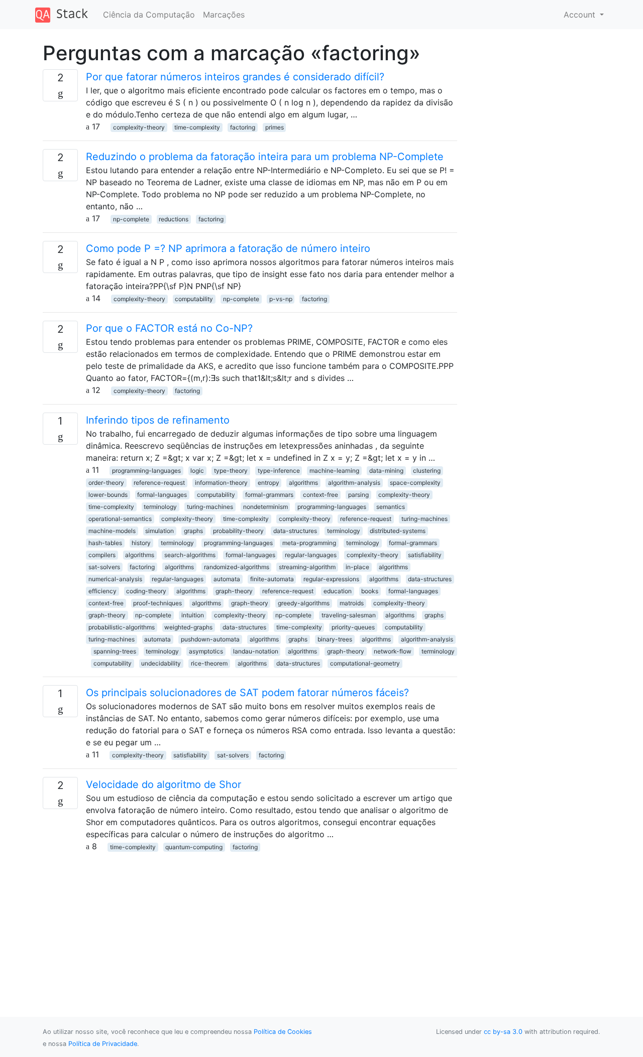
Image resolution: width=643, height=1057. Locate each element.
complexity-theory (139, 127)
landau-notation (255, 651)
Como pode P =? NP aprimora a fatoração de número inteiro (228, 248)
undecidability (161, 663)
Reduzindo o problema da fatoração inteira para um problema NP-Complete (265, 157)
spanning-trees (114, 651)
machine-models (112, 531)
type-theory (231, 470)
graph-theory (234, 591)
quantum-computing (194, 847)
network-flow (392, 651)
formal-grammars (269, 494)
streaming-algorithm (307, 567)
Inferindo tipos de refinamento (158, 420)
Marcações (224, 15)
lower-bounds (108, 494)
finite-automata (272, 579)
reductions (173, 219)
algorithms (303, 482)
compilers (102, 555)
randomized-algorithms (236, 567)
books (369, 591)
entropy (268, 482)
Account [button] (581, 15)
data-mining (386, 470)
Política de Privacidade (102, 1043)
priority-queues (353, 627)
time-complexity (197, 127)
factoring (242, 127)
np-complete (131, 219)
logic (197, 470)
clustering (427, 470)
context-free (320, 494)
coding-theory (146, 591)
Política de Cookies (283, 1031)
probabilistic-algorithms (121, 627)
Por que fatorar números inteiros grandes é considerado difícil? (235, 77)
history (141, 543)
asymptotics (206, 651)
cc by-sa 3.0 (503, 1031)
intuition (192, 615)
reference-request (159, 482)
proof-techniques (157, 603)
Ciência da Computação (149, 15)
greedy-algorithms (304, 603)
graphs (193, 531)
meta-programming (309, 543)
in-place (357, 567)
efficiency (102, 591)
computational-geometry (365, 663)
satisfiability (425, 555)
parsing (358, 494)
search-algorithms (190, 555)
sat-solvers (104, 567)
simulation (159, 531)
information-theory (221, 482)
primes (274, 127)
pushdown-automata (210, 639)
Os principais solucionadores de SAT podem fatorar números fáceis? (247, 693)
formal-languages (162, 494)
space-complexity (415, 482)
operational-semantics (120, 518)
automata (226, 579)
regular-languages (311, 555)
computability (194, 299)
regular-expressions (331, 579)
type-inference (279, 470)
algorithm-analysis (354, 482)
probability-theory (238, 531)
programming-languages (146, 470)
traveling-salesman (349, 615)
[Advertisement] (250, 922)
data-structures (295, 531)
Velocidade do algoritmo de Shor (163, 784)
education (338, 591)
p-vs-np (280, 299)
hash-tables (105, 543)
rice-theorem (209, 663)
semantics (390, 506)
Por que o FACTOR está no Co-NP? (169, 328)
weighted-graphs (188, 627)
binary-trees (334, 639)
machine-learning (334, 470)
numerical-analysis (115, 579)
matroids (352, 603)
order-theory (106, 482)
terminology (160, 506)
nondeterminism (265, 506)
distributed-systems (397, 531)
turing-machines (210, 506)
